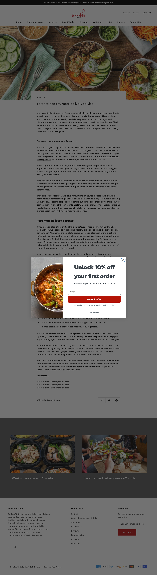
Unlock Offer (94, 299)
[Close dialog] (123, 260)
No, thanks (94, 312)
